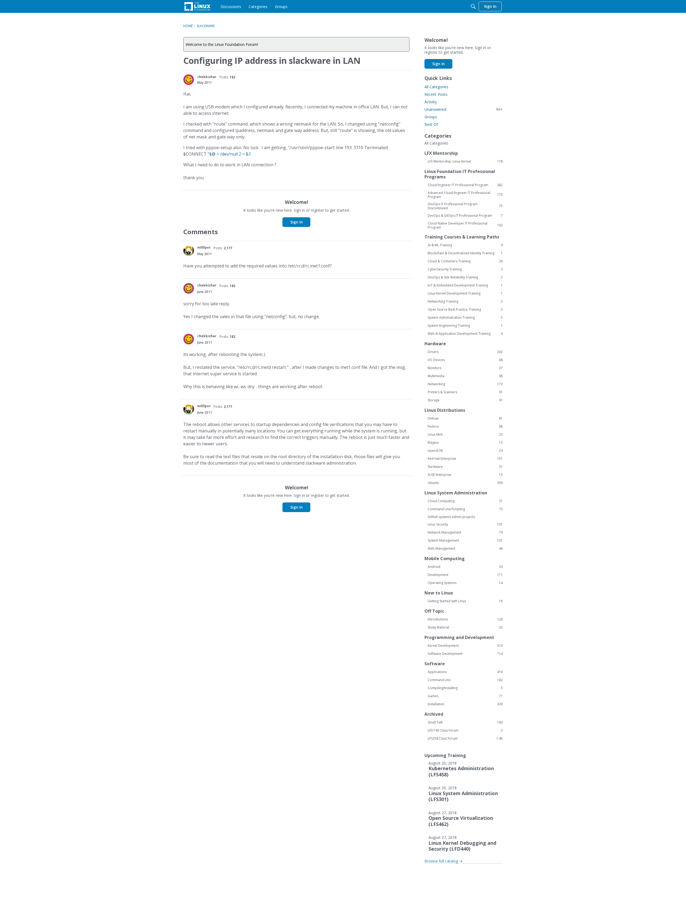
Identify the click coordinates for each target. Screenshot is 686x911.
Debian (465, 418)
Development (465, 574)
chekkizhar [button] (207, 77)
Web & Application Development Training (465, 333)
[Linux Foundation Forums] (197, 6)
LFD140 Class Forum (465, 730)
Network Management (465, 532)
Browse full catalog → (443, 861)
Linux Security (465, 524)
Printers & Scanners (465, 392)
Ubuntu (465, 482)
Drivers (465, 352)
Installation (465, 704)
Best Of (431, 124)
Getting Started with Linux (465, 601)
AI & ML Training (465, 245)
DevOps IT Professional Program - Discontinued (465, 206)
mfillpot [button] (204, 247)
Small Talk (465, 722)
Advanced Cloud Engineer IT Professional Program (465, 195)
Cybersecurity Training (465, 269)
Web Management (465, 548)
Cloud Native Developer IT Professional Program (465, 225)
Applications (465, 672)
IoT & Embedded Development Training (465, 285)
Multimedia (465, 376)
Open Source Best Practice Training (465, 309)
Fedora (465, 426)
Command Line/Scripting (465, 509)
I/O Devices (465, 360)
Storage (465, 400)
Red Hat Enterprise (465, 458)
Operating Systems (465, 583)
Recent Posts (436, 94)
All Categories (436, 86)
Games (465, 696)
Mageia (465, 442)
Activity (430, 101)
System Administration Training (465, 317)
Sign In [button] (296, 222)
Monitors (465, 368)
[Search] (473, 6)
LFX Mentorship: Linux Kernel (465, 161)
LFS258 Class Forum (465, 738)
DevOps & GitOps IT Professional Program (465, 215)
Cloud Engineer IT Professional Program (465, 185)
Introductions (465, 619)
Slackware (465, 466)
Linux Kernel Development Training (465, 293)
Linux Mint (465, 434)
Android (465, 566)
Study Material (465, 627)
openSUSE (465, 450)
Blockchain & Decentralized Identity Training (465, 253)
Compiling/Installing (465, 688)
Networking (465, 384)
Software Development (465, 653)
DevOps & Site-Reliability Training (465, 277)
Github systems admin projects (451, 517)
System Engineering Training (465, 325)
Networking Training (465, 301)
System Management (465, 540)
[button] (188, 79)
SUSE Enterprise (465, 474)
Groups (430, 116)
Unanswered (463, 109)
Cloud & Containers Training (465, 261)
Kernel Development (465, 645)
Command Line (465, 680)
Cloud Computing (465, 501)
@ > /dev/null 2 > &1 (231, 154)
